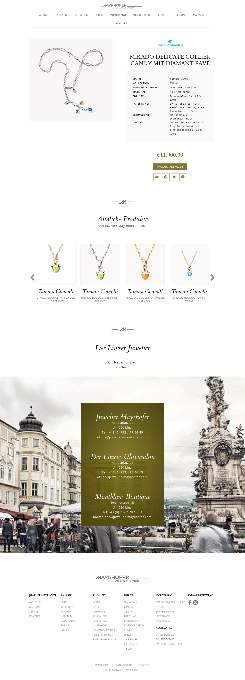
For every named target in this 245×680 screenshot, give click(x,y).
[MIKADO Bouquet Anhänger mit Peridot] (55, 263)
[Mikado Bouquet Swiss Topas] (189, 263)
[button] (157, 177)
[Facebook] (190, 602)
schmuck (98, 595)
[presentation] (32, 277)
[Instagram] (195, 602)
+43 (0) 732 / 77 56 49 (126, 432)
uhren (128, 595)
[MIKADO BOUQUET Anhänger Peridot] (100, 263)
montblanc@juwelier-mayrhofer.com (122, 517)
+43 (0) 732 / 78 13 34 (125, 512)
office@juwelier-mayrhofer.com (122, 437)
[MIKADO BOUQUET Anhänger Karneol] (144, 263)
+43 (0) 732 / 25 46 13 (126, 472)
